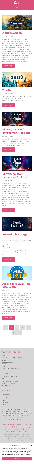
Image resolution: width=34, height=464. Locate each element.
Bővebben (8, 66)
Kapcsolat (5, 402)
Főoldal (4, 398)
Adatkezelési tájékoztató (22, 462)
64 (15, 331)
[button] (31, 445)
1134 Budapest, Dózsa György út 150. (13, 357)
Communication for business (11, 424)
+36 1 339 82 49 (6, 364)
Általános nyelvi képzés (9, 376)
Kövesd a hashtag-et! (16, 234)
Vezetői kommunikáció (9, 383)
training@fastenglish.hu (10, 368)
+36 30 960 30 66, (7, 362)
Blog (3, 400)
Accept (17, 458)
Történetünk (6, 390)
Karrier (4, 404)
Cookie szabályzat (10, 462)
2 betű (6, 90)
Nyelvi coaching (7, 385)
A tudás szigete (12, 32)
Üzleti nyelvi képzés (8, 379)
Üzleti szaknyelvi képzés (10, 381)
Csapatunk (5, 388)
